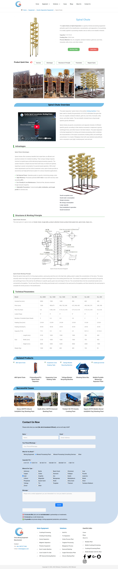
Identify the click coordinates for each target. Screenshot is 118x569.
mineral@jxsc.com (23, 549)
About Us (78, 4)
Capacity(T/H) (26, 460)
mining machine (91, 111)
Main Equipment (43, 528)
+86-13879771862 (21, 546)
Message (25, 490)
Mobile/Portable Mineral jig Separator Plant (98, 379)
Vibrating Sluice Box (82, 377)
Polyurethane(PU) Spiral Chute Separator (35, 379)
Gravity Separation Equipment (45, 10)
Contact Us (88, 4)
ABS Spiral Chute (19, 377)
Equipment (45, 4)
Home (37, 4)
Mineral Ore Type (27, 468)
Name (24, 434)
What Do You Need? (28, 451)
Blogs (71, 4)
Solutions (55, 4)
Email (61, 434)
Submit (59, 505)
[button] (15, 83)
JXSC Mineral (56, 567)
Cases (65, 4)
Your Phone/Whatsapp (28, 443)
